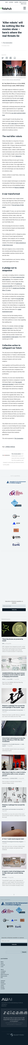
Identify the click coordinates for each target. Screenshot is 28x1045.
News (2, 961)
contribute (11, 2)
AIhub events (23, 3)
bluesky (2, 987)
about (6, 2)
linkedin (2, 982)
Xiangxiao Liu (5, 744)
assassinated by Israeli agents (10, 337)
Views (2, 963)
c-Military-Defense (10, 446)
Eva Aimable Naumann (14, 744)
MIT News (4, 877)
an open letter (20, 298)
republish (16, 2)
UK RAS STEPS (13, 778)
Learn (2, 966)
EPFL (3, 643)
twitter (2, 985)
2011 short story (12, 123)
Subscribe (14, 609)
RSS (2, 977)
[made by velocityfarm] (15, 1035)
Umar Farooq (5, 778)
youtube (3, 988)
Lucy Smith (9, 679)
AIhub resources (22, 2)
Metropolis (18, 156)
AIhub (3, 679)
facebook (3, 984)
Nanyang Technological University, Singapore (12, 841)
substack (3, 980)
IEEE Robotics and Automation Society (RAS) (12, 710)
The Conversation (7, 42)
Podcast (3, 965)
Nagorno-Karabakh (19, 187)
